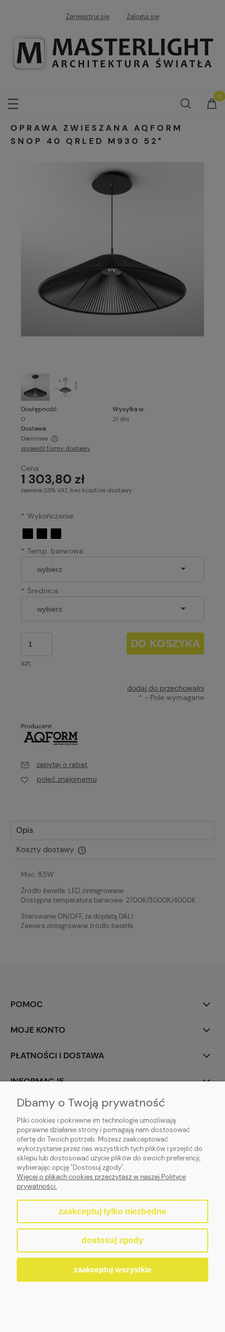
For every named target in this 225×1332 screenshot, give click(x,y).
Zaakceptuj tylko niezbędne (112, 1211)
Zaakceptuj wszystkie (112, 1269)
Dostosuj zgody (112, 1240)
